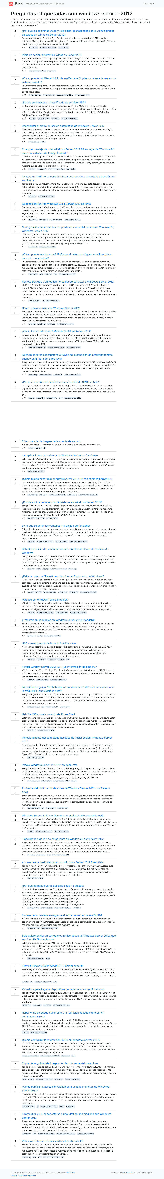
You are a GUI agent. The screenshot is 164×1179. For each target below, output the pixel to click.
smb (60, 398)
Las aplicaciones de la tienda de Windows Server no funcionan (60, 455)
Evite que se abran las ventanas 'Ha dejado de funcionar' (56, 525)
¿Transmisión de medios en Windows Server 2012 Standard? (58, 620)
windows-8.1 (32, 495)
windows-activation (61, 831)
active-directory (33, 707)
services (32, 324)
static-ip (48, 274)
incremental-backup (72, 1079)
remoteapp (70, 1106)
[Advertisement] (64, 421)
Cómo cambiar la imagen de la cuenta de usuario (51, 441)
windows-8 (33, 47)
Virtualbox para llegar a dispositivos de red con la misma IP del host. (63, 989)
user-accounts (33, 908)
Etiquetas (59, 3)
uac (67, 659)
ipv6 (41, 274)
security (32, 118)
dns (39, 1157)
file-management (49, 592)
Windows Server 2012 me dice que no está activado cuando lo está (62, 815)
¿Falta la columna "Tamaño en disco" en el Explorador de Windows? (63, 576)
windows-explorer (34, 592)
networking (33, 274)
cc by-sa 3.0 (128, 1173)
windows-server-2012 (48, 47)
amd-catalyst (62, 808)
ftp (32, 982)
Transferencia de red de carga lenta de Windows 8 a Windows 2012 (63, 838)
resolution (43, 495)
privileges (51, 324)
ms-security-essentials (37, 347)
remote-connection (82, 95)
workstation (71, 169)
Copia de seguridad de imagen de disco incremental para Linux (60, 1063)
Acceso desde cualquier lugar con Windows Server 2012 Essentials (62, 862)
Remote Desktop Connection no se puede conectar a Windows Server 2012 (68, 281)
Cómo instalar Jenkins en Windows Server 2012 (51, 308)
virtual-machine (42, 680)
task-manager (63, 47)
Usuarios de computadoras (39, 3)
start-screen (72, 495)
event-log (72, 569)
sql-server (77, 908)
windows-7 (33, 220)
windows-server (61, 542)
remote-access (48, 95)
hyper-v (30, 831)
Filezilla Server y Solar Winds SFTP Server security (52, 965)
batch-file (32, 196)
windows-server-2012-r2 (88, 495)
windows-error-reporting (78, 542)
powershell (31, 730)
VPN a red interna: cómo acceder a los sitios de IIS (52, 1141)
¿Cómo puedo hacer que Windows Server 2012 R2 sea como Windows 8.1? (67, 478)
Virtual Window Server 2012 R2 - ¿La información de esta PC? (59, 666)
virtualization (46, 781)
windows (32, 169)
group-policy (65, 707)
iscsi (73, 1056)
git (37, 1106)
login (38, 569)
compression (62, 592)
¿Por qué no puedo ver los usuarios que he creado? (53, 885)
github (61, 1106)
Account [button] (148, 3)
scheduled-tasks (62, 612)
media (40, 636)
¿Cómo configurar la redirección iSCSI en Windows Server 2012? (61, 1039)
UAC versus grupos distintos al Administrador (49, 643)
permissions (41, 659)
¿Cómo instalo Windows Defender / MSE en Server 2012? (56, 331)
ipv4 (55, 274)
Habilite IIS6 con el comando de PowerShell (48, 714)
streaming (31, 636)
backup (31, 1079)
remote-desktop (35, 95)
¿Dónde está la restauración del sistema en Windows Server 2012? (62, 502)
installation (41, 324)
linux (24, 1079)
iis (62, 1157)
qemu (74, 781)
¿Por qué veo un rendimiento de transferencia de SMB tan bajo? (61, 382)
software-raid (52, 398)
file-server (65, 1056)
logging (45, 569)
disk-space (74, 592)
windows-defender (73, 347)
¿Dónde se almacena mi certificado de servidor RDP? (54, 102)
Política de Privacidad (27, 1176)
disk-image (59, 1079)
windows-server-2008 (45, 612)
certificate (55, 118)
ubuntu (31, 398)
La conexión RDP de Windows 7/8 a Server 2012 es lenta (56, 203)
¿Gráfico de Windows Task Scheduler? (45, 599)
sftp (55, 982)
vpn (34, 1134)
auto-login (51, 71)
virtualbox (47, 1005)
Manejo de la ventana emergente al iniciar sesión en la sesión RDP (62, 915)
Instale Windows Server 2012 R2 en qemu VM (49, 764)
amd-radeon (50, 808)
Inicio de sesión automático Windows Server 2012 (52, 55)
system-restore (52, 518)
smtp (48, 958)
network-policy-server (86, 1134)
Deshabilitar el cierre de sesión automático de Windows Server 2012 (63, 125)
